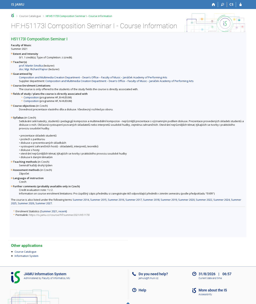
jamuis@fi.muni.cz (148, 278)
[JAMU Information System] (12, 15)
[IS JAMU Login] (240, 4)
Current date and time (210, 278)
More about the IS (213, 290)
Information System (26, 256)
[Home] (213, 4)
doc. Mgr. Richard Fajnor (33, 69)
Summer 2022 (204, 199)
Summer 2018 (151, 199)
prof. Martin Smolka (31, 65)
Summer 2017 (133, 199)
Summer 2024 (221, 199)
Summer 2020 (186, 199)
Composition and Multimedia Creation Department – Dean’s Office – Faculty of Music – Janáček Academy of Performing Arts (93, 77)
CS (231, 4)
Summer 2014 (81, 199)
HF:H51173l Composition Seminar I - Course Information (79, 16)
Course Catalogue (30, 16)
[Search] (222, 4)
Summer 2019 (169, 199)
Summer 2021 (49, 211)
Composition (31, 97)
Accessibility (205, 294)
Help (142, 290)
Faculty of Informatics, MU (56, 278)
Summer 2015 (98, 199)
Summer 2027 (43, 203)
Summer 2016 (116, 199)
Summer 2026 (26, 203)
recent (62, 211)
